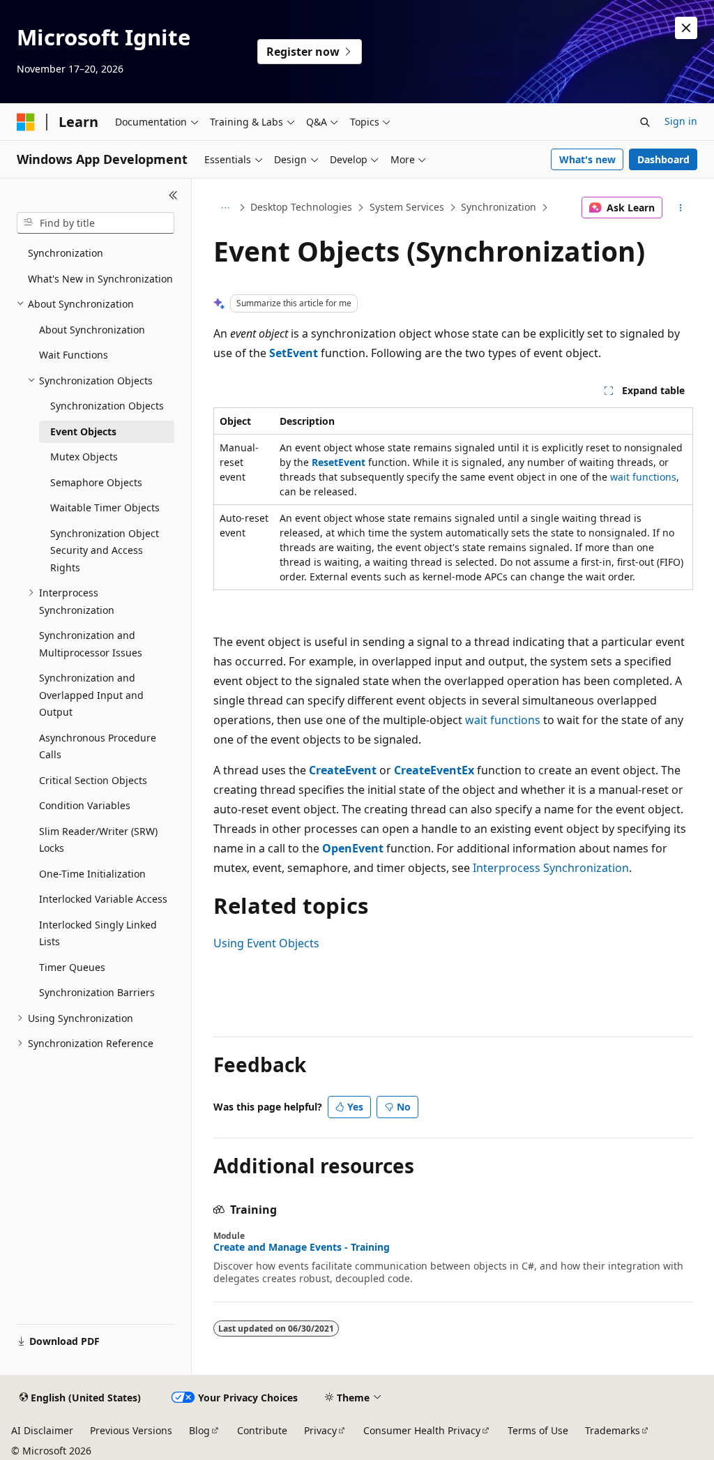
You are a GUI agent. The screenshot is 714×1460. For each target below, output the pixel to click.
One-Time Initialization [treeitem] (92, 873)
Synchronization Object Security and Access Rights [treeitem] (104, 550)
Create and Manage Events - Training (301, 1247)
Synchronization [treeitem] (65, 252)
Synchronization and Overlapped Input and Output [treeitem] (91, 694)
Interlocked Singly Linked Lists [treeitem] (98, 933)
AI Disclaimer (42, 1430)
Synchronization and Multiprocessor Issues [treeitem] (90, 644)
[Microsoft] (26, 122)
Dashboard (663, 159)
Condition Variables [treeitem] (84, 805)
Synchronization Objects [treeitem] (107, 405)
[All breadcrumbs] (225, 208)
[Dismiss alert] (686, 28)
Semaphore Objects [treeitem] (96, 482)
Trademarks (612, 1430)
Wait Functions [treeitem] (73, 354)
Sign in (680, 121)
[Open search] (645, 122)
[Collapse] (173, 195)
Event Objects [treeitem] (83, 431)
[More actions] (680, 208)
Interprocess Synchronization (551, 867)
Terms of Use (538, 1430)
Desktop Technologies (301, 206)
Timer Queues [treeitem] (72, 967)
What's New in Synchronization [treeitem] (100, 278)
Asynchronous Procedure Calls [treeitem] (97, 746)
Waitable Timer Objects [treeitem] (105, 507)
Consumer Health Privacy (421, 1430)
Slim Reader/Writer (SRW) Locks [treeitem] (98, 840)
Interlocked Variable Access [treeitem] (103, 898)
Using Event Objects (266, 943)
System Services (407, 206)
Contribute (262, 1430)
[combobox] (95, 223)
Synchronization (498, 206)
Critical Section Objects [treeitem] (93, 780)
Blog (199, 1430)
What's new (587, 159)
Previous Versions (131, 1430)
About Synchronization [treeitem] (92, 329)
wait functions (643, 476)
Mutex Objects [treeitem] (84, 456)
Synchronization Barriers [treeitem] (97, 992)
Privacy (320, 1430)
